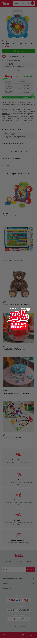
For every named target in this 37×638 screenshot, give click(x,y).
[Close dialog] (28, 309)
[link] (18, 319)
